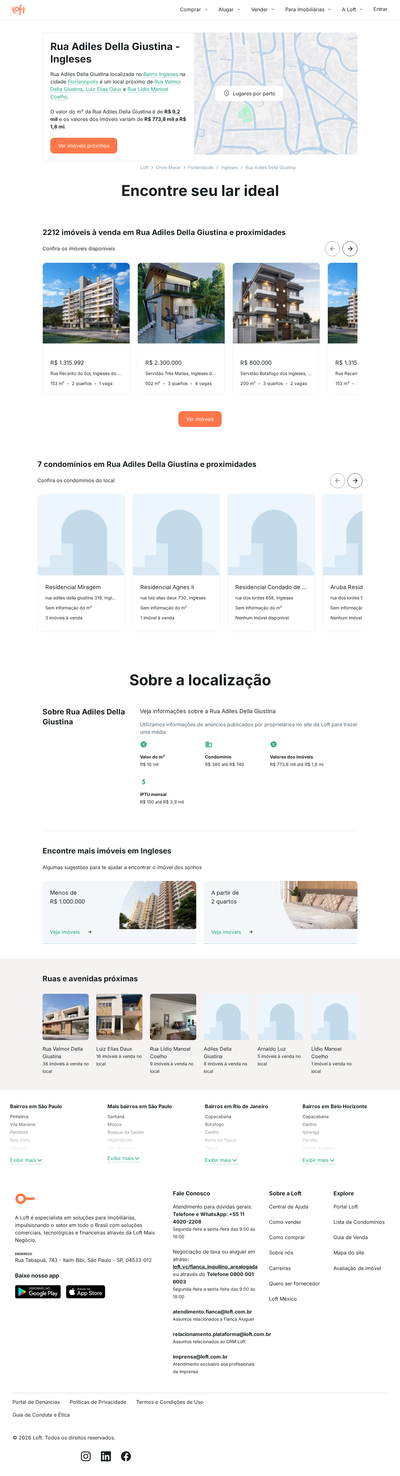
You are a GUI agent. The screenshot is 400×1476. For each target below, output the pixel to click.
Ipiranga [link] (310, 1132)
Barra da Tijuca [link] (220, 1140)
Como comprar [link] (287, 1237)
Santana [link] (116, 1116)
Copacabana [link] (218, 1116)
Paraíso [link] (310, 1140)
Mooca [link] (115, 1124)
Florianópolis (200, 167)
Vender (259, 9)
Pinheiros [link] (19, 1116)
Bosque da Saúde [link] (126, 1132)
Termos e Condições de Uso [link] (169, 1402)
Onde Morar (168, 167)
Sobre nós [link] (281, 1252)
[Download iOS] (85, 1293)
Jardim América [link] (318, 1148)
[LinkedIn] (106, 1457)
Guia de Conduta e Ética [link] (41, 1415)
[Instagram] (86, 1457)
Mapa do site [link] (348, 1252)
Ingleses (229, 167)
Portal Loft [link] (345, 1206)
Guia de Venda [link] (350, 1237)
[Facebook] (126, 1457)
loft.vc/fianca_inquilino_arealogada (215, 1266)
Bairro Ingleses (160, 74)
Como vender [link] (285, 1222)
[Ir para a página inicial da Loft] (21, 10)
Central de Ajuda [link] (288, 1206)
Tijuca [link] (211, 1148)
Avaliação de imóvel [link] (357, 1268)
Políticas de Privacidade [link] (98, 1402)
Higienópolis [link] (120, 1140)
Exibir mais (23, 1160)
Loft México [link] (283, 1299)
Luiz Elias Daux (104, 89)
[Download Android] (38, 1293)
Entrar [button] (380, 9)
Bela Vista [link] (20, 1140)
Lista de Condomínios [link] (359, 1222)
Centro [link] (212, 1132)
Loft (144, 167)
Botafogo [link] (214, 1124)
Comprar (190, 9)
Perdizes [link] (19, 1132)
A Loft (349, 9)
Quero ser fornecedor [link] (294, 1283)
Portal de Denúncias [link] (36, 1402)
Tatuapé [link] (18, 1148)
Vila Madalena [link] (122, 1148)
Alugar (226, 9)
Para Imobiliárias (304, 9)
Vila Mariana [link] (22, 1124)
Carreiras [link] (280, 1268)
